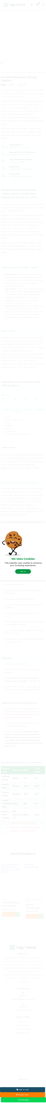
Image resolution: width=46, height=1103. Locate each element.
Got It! (23, 571)
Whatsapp (24, 1100)
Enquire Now (23, 1095)
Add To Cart (23, 1090)
